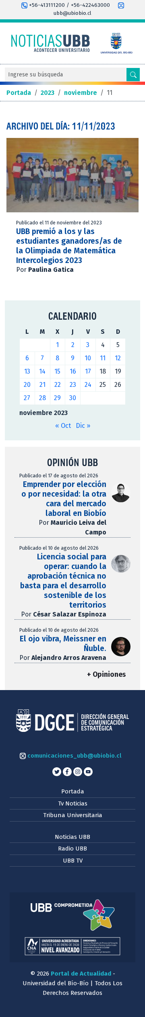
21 (42, 384)
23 (73, 384)
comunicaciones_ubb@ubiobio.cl (73, 755)
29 (57, 398)
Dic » (83, 425)
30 (72, 398)
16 (73, 371)
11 (103, 358)
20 (27, 384)
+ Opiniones (106, 674)
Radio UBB (72, 848)
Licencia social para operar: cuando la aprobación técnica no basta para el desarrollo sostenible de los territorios (63, 581)
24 (88, 384)
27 (27, 398)
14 (42, 371)
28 (42, 398)
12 (118, 358)
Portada (72, 791)
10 (88, 358)
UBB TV (73, 860)
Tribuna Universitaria (72, 815)
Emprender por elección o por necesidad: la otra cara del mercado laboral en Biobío (63, 499)
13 (27, 371)
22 (57, 384)
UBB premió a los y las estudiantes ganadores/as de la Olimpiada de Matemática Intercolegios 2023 (69, 246)
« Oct (63, 425)
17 (88, 371)
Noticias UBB (72, 836)
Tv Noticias (72, 803)
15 (57, 371)
